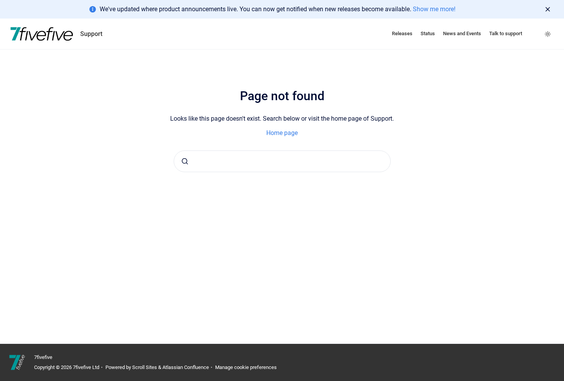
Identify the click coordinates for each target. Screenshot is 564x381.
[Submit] (185, 161)
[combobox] (282, 161)
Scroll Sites (144, 367)
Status (428, 33)
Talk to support (505, 33)
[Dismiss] (547, 9)
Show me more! (434, 9)
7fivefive (43, 357)
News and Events (462, 33)
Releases (402, 33)
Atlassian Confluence (185, 367)
